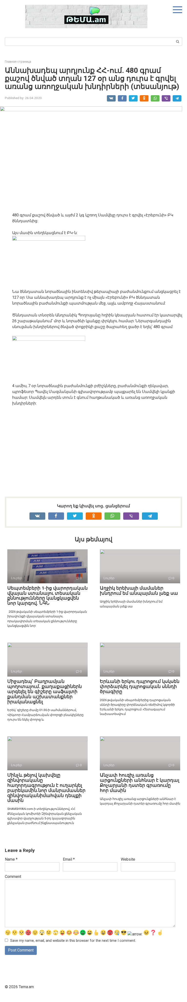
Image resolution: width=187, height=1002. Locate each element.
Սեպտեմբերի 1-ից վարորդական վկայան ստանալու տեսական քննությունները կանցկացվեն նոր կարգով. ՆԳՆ (47, 595)
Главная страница (18, 61)
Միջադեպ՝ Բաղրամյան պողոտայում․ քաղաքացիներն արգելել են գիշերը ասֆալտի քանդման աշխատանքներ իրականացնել (44, 692)
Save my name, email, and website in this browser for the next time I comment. (73, 941)
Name (11, 859)
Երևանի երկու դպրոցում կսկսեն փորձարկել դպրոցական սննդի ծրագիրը (139, 686)
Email (69, 859)
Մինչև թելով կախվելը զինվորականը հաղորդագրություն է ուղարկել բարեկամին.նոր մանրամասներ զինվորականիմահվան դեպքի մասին (46, 787)
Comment (13, 876)
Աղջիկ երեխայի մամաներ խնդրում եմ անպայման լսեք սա (139, 590)
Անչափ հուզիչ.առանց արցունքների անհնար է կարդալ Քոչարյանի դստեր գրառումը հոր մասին (139, 782)
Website (128, 859)
